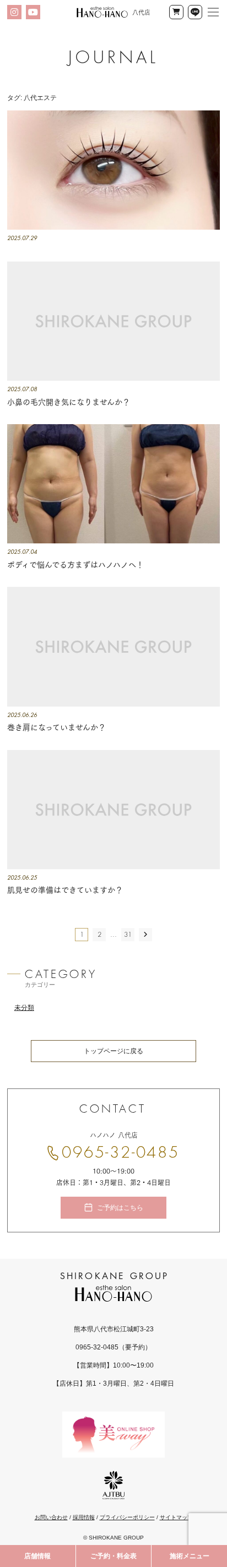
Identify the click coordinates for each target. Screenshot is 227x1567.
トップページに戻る (113, 1051)
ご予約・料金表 (113, 1556)
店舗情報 (37, 1556)
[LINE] (195, 12)
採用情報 (84, 1517)
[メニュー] (213, 12)
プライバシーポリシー (127, 1517)
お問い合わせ (51, 1517)
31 (128, 934)
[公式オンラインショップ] (176, 12)
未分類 (24, 1008)
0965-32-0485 (121, 1152)
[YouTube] (33, 12)
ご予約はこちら (120, 1208)
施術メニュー (189, 1556)
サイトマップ (176, 1517)
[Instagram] (14, 12)
